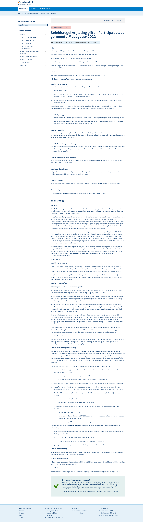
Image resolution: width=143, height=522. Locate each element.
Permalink (107, 20)
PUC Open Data (78, 513)
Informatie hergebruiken (54, 508)
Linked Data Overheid (80, 511)
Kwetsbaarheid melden (54, 517)
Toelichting (23, 65)
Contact (21, 511)
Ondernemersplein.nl (107, 513)
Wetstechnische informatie (26, 21)
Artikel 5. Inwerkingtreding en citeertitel (29, 52)
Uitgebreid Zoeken (44, 8)
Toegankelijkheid (52, 513)
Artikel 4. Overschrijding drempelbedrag (27, 47)
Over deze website (25, 508)
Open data (77, 508)
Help (20, 515)
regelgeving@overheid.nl (111, 491)
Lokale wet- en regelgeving (31, 13)
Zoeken (33, 8)
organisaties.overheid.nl (105, 488)
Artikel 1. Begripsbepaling (28, 37)
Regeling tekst (23, 25)
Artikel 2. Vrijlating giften (27, 40)
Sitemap (49, 515)
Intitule (22, 34)
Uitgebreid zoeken (44, 13)
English (21, 513)
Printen (118, 20)
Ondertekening (25, 62)
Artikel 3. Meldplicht (26, 43)
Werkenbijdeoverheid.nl (108, 515)
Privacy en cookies (52, 511)
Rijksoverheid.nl (106, 511)
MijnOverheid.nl (106, 508)
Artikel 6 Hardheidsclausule (28, 57)
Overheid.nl (22, 9)
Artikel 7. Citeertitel (26, 59)
